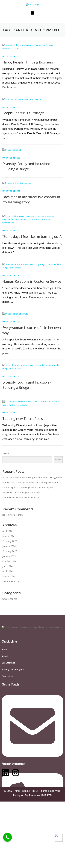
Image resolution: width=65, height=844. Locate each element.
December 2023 (10, 581)
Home (4, 649)
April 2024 (7, 571)
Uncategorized (11, 56)
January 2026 (9, 546)
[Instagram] (16, 773)
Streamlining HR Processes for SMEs (21, 497)
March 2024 (8, 576)
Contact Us (7, 676)
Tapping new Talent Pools (22, 418)
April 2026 (7, 531)
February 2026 (9, 541)
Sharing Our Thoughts (13, 669)
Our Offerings (8, 662)
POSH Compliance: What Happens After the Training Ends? (32, 477)
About (5, 656)
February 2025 (9, 551)
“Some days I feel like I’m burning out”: (32, 236)
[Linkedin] (5, 773)
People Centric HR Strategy (23, 112)
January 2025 (9, 556)
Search (5, 453)
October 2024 (9, 561)
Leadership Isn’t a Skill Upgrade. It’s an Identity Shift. (28, 487)
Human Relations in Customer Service (31, 281)
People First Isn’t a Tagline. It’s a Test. (21, 492)
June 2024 (7, 566)
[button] (32, 13)
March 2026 (8, 536)
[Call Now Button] (7, 837)
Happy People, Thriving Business (27, 62)
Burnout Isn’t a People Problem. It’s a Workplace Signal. (30, 482)
